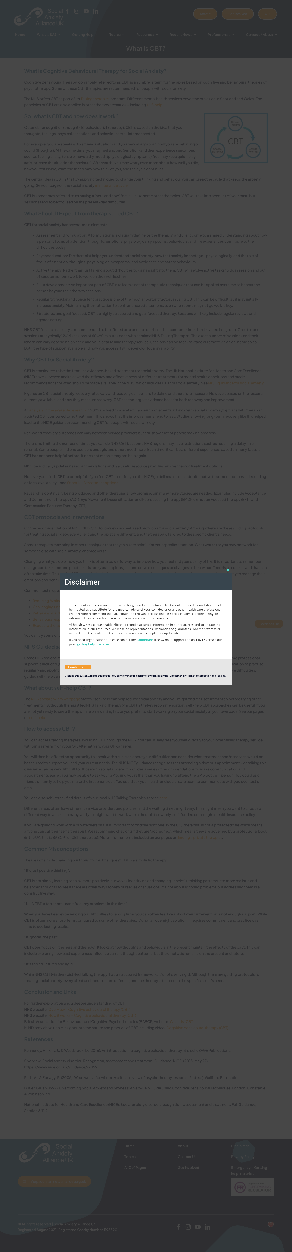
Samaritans (145, 640)
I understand (77, 667)
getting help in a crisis (93, 644)
